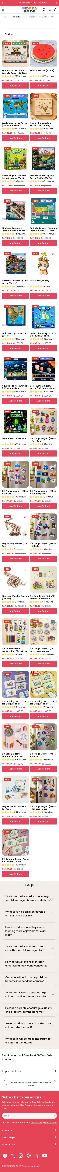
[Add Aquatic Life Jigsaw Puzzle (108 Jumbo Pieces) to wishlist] (25, 359)
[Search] (44, 9)
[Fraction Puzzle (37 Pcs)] (43, 53)
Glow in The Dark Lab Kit (14, 438)
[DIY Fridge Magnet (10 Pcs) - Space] (43, 736)
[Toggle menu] (3, 9)
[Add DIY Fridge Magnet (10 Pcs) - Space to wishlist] (53, 727)
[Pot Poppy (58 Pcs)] (43, 263)
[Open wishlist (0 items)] (50, 9)
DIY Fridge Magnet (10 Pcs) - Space (43, 755)
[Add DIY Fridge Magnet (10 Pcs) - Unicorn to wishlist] (25, 464)
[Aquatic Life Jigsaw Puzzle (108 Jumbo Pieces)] (15, 368)
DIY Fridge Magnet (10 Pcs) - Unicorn (15, 492)
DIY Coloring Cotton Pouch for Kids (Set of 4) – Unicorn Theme (43, 702)
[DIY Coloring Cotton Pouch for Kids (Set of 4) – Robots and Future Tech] (15, 684)
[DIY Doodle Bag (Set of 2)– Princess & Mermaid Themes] (43, 579)
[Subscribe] (54, 1116)
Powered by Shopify (31, 1166)
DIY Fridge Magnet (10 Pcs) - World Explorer (43, 492)
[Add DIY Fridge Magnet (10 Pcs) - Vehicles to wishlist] (53, 517)
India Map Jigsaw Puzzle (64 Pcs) (14, 334)
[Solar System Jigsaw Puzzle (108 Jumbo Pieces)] (43, 368)
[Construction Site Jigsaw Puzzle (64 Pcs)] (15, 263)
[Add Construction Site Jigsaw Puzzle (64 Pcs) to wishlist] (25, 254)
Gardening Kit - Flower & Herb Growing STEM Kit (14, 176)
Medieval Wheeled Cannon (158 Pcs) (15, 597)
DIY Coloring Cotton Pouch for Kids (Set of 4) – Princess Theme (15, 860)
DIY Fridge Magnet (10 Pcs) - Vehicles (43, 544)
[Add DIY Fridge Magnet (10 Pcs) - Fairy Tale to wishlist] (53, 411)
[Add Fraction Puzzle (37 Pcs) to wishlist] (53, 44)
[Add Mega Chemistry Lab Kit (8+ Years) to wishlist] (25, 779)
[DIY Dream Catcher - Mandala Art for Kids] (15, 736)
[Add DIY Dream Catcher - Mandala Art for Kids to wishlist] (25, 727)
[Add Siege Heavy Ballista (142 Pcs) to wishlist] (25, 517)
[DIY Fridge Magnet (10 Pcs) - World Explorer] (43, 474)
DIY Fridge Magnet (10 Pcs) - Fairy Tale (43, 439)
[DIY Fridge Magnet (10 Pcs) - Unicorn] (15, 474)
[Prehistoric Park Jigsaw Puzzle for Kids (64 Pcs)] (43, 158)
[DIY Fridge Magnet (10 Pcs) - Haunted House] (43, 789)
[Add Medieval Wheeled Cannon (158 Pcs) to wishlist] (25, 569)
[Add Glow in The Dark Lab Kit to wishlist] (25, 411)
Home (5, 17)
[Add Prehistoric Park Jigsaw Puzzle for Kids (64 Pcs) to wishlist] (53, 149)
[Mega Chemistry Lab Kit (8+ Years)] (15, 789)
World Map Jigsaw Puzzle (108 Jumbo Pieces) (14, 124)
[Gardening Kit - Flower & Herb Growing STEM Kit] (15, 158)
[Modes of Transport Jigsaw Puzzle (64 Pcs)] (15, 211)
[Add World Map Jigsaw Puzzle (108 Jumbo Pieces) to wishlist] (25, 96)
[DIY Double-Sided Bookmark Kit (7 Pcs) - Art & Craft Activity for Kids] (15, 631)
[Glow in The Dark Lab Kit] (15, 421)
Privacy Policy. (50, 1122)
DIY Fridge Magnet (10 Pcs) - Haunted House (43, 807)
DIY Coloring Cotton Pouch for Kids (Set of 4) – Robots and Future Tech (15, 702)
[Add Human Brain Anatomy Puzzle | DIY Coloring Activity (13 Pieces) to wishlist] (53, 96)
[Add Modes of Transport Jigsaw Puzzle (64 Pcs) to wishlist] (25, 201)
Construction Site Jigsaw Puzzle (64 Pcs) (15, 281)
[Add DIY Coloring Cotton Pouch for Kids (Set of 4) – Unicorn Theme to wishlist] (53, 674)
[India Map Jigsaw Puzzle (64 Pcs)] (15, 316)
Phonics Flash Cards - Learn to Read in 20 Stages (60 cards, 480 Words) (15, 71)
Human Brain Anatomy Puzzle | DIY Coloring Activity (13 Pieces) (41, 124)
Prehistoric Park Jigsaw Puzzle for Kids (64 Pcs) (42, 176)
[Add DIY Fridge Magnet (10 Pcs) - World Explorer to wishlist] (53, 464)
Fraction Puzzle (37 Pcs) (42, 70)
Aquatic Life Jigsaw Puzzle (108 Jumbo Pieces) (15, 387)
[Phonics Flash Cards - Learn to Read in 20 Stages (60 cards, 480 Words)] (15, 53)
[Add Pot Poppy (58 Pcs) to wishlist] (53, 254)
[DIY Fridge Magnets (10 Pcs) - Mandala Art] (43, 631)
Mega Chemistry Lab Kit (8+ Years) (14, 807)
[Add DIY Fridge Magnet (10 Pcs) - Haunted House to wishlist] (53, 779)
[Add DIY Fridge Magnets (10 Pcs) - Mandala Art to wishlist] (53, 622)
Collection (17, 17)
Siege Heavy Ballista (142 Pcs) (14, 544)
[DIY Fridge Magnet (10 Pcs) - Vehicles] (43, 526)
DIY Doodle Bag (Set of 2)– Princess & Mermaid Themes (43, 597)
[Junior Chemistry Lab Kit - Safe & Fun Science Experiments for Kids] (43, 316)
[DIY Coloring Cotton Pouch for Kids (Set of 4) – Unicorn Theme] (43, 684)
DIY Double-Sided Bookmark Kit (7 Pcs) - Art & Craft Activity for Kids (15, 649)
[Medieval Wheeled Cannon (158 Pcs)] (15, 579)
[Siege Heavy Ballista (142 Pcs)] (15, 526)
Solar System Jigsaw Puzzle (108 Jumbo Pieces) (43, 387)
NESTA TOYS (15, 1166)
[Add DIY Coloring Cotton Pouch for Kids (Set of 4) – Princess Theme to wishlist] (25, 832)
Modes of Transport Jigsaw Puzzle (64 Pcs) (13, 229)
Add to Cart (15, 85)
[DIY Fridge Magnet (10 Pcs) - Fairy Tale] (43, 421)
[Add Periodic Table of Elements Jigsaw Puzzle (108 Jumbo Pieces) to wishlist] (53, 201)
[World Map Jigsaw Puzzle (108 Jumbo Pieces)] (15, 106)
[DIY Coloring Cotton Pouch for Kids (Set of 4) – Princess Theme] (15, 842)
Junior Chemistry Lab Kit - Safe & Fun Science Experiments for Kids (43, 334)
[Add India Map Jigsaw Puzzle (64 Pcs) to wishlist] (25, 306)
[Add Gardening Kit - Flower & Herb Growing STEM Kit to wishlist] (25, 149)
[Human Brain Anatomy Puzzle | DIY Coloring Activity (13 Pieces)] (43, 106)
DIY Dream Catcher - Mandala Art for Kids (12, 755)
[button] (8, 76)
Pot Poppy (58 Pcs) (39, 280)
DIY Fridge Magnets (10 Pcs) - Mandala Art (41, 649)
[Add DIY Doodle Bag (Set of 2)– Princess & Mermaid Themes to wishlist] (53, 569)
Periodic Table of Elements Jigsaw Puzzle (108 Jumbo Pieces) (43, 229)
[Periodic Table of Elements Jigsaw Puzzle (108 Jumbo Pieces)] (43, 211)
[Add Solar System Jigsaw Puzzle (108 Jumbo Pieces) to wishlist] (53, 359)
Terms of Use (36, 1122)
